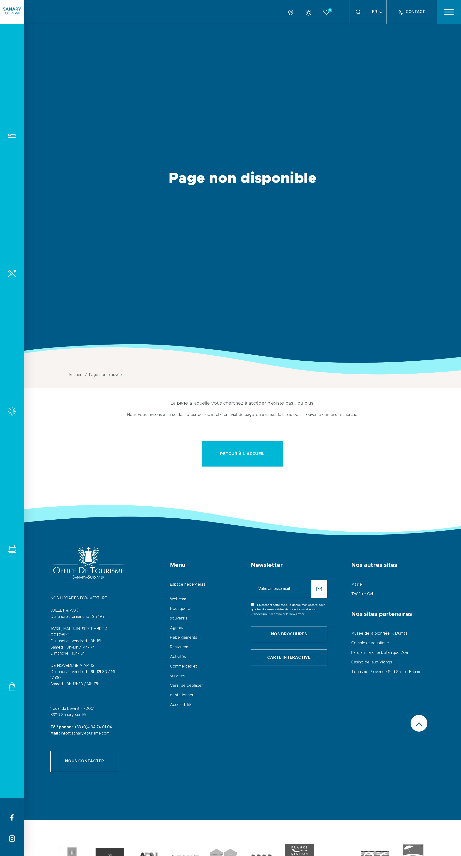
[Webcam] (292, 11)
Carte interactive (289, 657)
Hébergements (12, 136)
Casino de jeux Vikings (371, 662)
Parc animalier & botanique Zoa (379, 653)
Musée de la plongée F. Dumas (379, 633)
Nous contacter (84, 761)
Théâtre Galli (362, 594)
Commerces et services (12, 686)
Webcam (178, 599)
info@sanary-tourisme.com (85, 733)
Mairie (356, 584)
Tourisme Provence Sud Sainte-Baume (386, 672)
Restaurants (12, 273)
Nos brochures (289, 634)
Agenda (177, 628)
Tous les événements (12, 549)
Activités (12, 411)
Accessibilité (181, 705)
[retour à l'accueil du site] (12, 12)
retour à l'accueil (242, 454)
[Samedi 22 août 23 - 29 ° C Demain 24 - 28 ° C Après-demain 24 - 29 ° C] (310, 11)
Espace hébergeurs (188, 584)
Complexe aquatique (370, 643)
